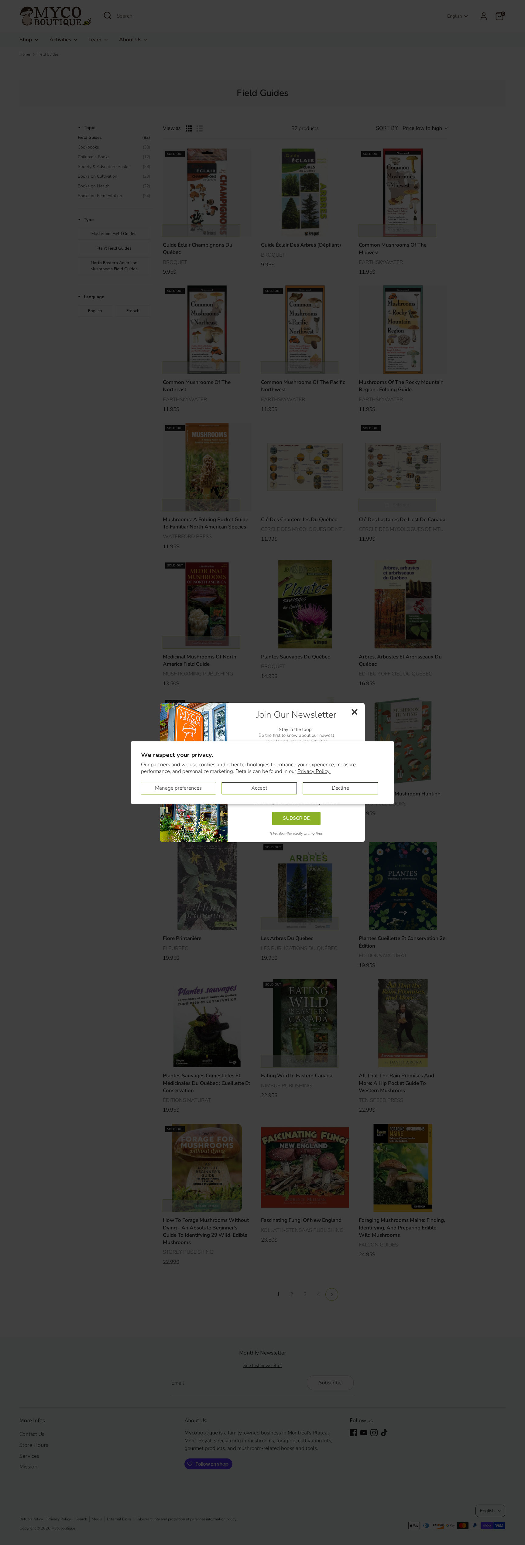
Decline (340, 787)
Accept (259, 787)
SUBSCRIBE (296, 818)
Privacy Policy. (314, 771)
